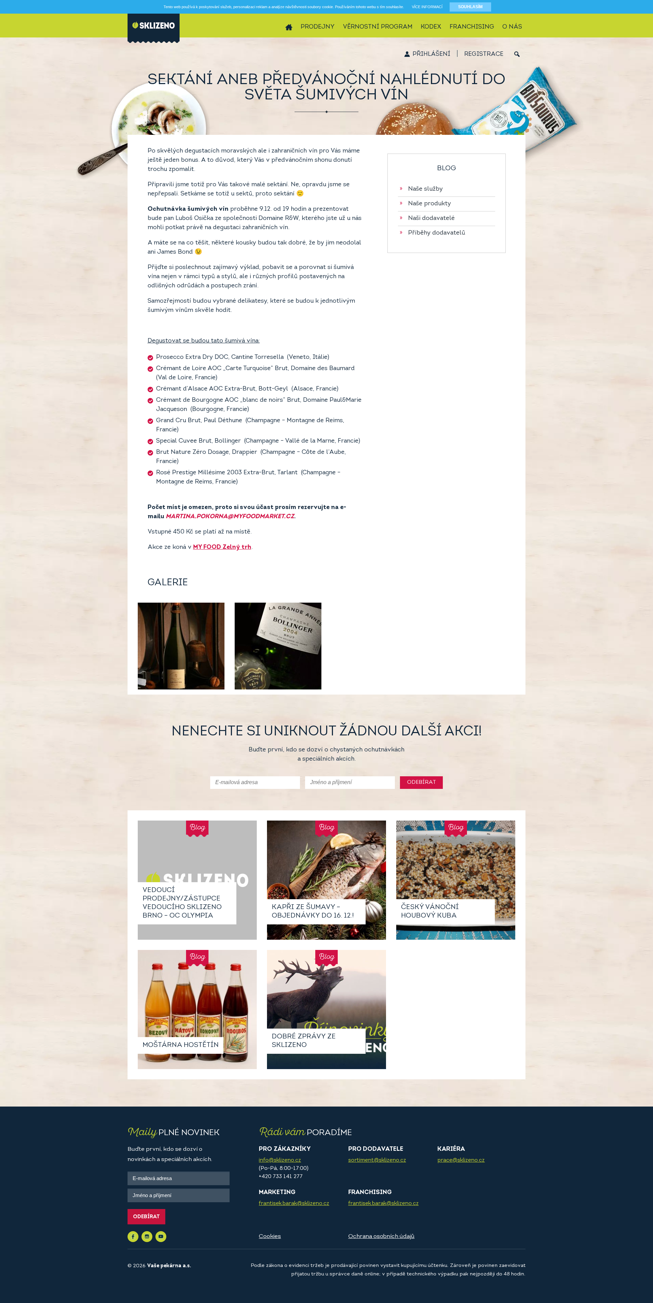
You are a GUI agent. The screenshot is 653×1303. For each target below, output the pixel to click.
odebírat (421, 782)
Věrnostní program (378, 27)
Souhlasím (470, 6)
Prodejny (318, 27)
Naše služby (421, 189)
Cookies (270, 1236)
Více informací (427, 7)
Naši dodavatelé (427, 219)
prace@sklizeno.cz (461, 1160)
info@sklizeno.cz (280, 1160)
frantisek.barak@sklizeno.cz (294, 1203)
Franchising (472, 27)
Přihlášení (431, 54)
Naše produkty (425, 204)
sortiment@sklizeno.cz (377, 1160)
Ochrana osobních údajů (381, 1236)
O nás (512, 27)
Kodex (431, 27)
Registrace (483, 54)
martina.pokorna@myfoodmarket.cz (230, 517)
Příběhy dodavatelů (432, 233)
